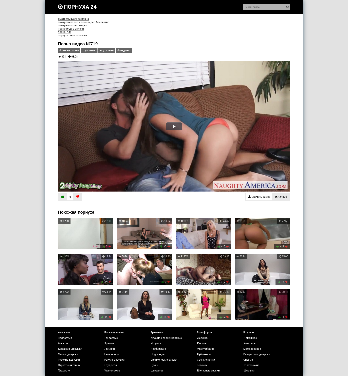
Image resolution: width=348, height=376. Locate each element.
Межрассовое (252, 348)
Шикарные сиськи (208, 370)
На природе (111, 354)
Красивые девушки (70, 348)
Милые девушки (68, 354)
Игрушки (156, 343)
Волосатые (65, 338)
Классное (249, 343)
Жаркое (63, 343)
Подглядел (158, 354)
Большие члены (114, 332)
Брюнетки (157, 332)
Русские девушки (69, 359)
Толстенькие (251, 365)
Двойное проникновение (166, 338)
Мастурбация (205, 348)
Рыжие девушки (114, 359)
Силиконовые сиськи (164, 359)
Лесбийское (158, 348)
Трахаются (64, 370)
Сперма (248, 359)
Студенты (110, 365)
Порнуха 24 (80, 7)
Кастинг (202, 343)
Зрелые (109, 343)
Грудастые (111, 338)
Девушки (202, 338)
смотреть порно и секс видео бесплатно (83, 22)
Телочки (202, 365)
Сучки (154, 365)
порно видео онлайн (71, 28)
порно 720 (64, 32)
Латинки (109, 348)
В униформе (204, 332)
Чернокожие (112, 370)
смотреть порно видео (72, 25)
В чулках (248, 332)
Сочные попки (206, 359)
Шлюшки (248, 370)
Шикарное (157, 370)
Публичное (204, 354)
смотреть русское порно (73, 18)
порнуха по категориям (72, 35)
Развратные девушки (256, 354)
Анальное (64, 332)
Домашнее (250, 338)
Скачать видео (269, 196)
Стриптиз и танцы (69, 365)
